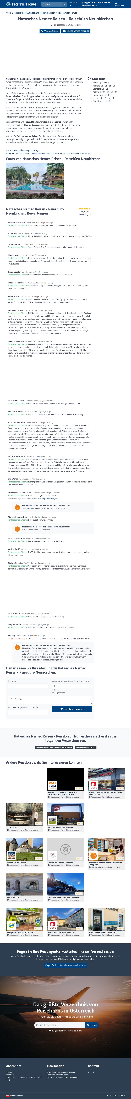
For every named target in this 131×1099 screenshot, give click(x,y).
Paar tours (12, 827)
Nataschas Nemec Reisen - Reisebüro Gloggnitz (105, 864)
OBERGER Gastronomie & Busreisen (64, 897)
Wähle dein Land (16, 1096)
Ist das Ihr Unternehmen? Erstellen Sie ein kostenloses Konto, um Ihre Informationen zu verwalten (48, 153)
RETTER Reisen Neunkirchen (60, 827)
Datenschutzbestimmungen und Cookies (63, 1077)
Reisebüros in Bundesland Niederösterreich (35, 13)
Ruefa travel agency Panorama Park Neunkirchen (105, 793)
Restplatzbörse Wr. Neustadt (20, 932)
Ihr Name (12, 681)
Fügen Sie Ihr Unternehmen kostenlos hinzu (96, 4)
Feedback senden (73, 709)
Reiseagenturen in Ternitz (85, 747)
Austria (9, 13)
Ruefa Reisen (13, 897)
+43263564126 (50, 31)
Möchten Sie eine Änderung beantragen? (23, 150)
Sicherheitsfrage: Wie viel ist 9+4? (23, 707)
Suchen (93, 1025)
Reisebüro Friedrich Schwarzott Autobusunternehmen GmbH (62, 793)
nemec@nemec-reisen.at (77, 31)
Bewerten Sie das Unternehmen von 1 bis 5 (70, 681)
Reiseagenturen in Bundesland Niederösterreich (54, 747)
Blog (8, 1080)
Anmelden (119, 5)
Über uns (9, 1072)
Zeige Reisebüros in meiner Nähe (66, 1030)
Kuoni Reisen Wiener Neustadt (102, 932)
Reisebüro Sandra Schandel (60, 863)
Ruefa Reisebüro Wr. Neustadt (61, 932)
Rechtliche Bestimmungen (57, 1075)
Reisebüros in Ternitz (67, 13)
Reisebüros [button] (74, 2)
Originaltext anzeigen (49, 499)
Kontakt (91, 1072)
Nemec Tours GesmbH (17, 863)
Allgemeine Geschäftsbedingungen (61, 1072)
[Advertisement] (96, 55)
